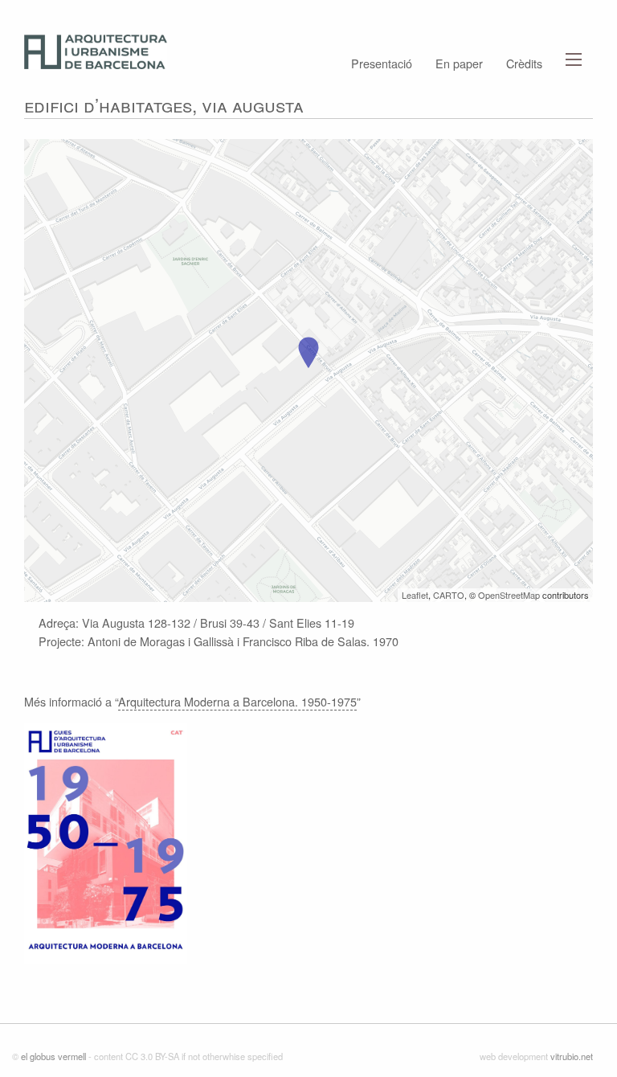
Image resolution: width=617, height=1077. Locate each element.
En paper (459, 62)
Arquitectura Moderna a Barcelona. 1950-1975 (237, 701)
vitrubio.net (571, 1056)
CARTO (448, 594)
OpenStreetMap (509, 594)
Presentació (381, 62)
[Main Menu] (574, 59)
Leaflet (415, 594)
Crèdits (524, 62)
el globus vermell (53, 1056)
